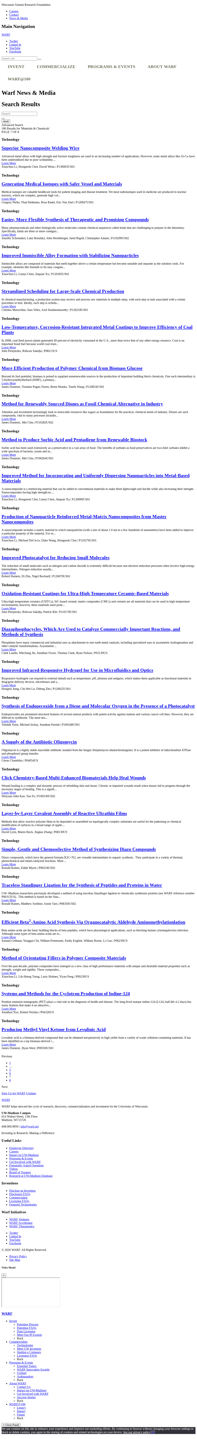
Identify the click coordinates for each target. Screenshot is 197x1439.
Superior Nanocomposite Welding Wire (40, 148)
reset (6, 121)
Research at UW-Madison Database (31, 1175)
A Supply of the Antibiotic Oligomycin (39, 741)
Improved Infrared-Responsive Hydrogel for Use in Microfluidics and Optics (77, 670)
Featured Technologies (23, 1204)
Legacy (21, 1407)
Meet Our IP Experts (29, 1334)
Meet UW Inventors (29, 1348)
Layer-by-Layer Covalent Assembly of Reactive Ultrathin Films (64, 813)
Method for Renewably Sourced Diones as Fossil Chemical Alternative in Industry (82, 403)
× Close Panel (11, 1425)
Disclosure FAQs (19, 1194)
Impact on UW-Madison (24, 1155)
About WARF (162, 66)
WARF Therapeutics (21, 1226)
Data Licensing (26, 1331)
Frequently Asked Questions (26, 1165)
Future (21, 1414)
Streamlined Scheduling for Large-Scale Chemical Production (63, 291)
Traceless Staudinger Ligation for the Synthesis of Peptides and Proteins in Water (82, 885)
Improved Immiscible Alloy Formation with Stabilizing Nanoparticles (70, 255)
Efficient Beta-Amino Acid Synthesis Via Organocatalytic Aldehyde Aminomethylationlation (93, 922)
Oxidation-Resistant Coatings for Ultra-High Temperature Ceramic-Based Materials (85, 593)
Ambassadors (25, 1376)
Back (20, 1338)
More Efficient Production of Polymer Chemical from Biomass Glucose (72, 368)
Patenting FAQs (26, 1328)
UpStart (21, 1373)
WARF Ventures (19, 1219)
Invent (16, 66)
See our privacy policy (136, 1432)
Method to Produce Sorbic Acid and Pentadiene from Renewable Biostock (74, 439)
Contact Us (24, 1387)
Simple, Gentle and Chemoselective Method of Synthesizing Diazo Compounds (79, 849)
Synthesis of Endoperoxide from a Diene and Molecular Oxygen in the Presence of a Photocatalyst (98, 706)
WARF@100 (19, 79)
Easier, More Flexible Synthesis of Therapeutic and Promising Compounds (75, 219)
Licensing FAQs (19, 1201)
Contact (14, 14)
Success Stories (26, 1397)
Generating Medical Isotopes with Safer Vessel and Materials (62, 183)
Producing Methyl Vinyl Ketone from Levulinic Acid (54, 1029)
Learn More (9, 163)
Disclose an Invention (22, 1190)
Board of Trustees (20, 1172)
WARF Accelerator (21, 1222)
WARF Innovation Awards (33, 1369)
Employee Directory (21, 1148)
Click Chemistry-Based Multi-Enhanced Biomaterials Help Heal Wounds (74, 777)
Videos (13, 1169)
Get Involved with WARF (25, 1162)
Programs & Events (111, 66)
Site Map (14, 1259)
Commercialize (56, 66)
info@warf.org (30, 1126)
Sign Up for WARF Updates (19, 1093)
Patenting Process (27, 1324)
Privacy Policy (18, 1256)
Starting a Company (29, 1352)
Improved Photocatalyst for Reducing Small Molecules (55, 557)
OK (152, 1432)
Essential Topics (27, 1366)
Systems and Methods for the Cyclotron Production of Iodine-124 (66, 993)
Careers (13, 11)
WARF (7, 1314)
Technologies (25, 1345)
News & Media (18, 18)
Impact (21, 1411)
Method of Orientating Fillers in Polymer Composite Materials (64, 957)
